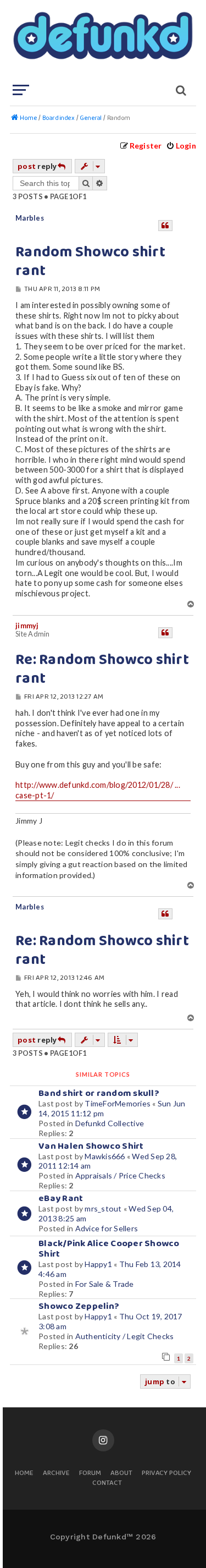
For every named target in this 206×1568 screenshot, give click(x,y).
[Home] (102, 41)
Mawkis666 (105, 1156)
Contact (107, 1483)
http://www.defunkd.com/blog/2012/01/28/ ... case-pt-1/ (97, 790)
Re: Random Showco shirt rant (102, 669)
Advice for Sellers (106, 1228)
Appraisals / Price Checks (120, 1175)
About (121, 1473)
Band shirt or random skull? (98, 1093)
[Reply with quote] (165, 225)
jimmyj (27, 625)
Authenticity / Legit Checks (124, 1336)
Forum (90, 1473)
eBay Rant (60, 1198)
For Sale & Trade (104, 1284)
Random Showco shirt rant (90, 262)
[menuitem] (181, 145)
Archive (56, 1473)
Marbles (29, 218)
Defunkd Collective (109, 1123)
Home (24, 1473)
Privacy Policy (166, 1473)
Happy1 (98, 1264)
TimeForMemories (118, 1103)
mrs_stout (103, 1208)
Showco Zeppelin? (78, 1306)
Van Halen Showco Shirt (91, 1146)
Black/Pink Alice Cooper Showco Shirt (109, 1249)
